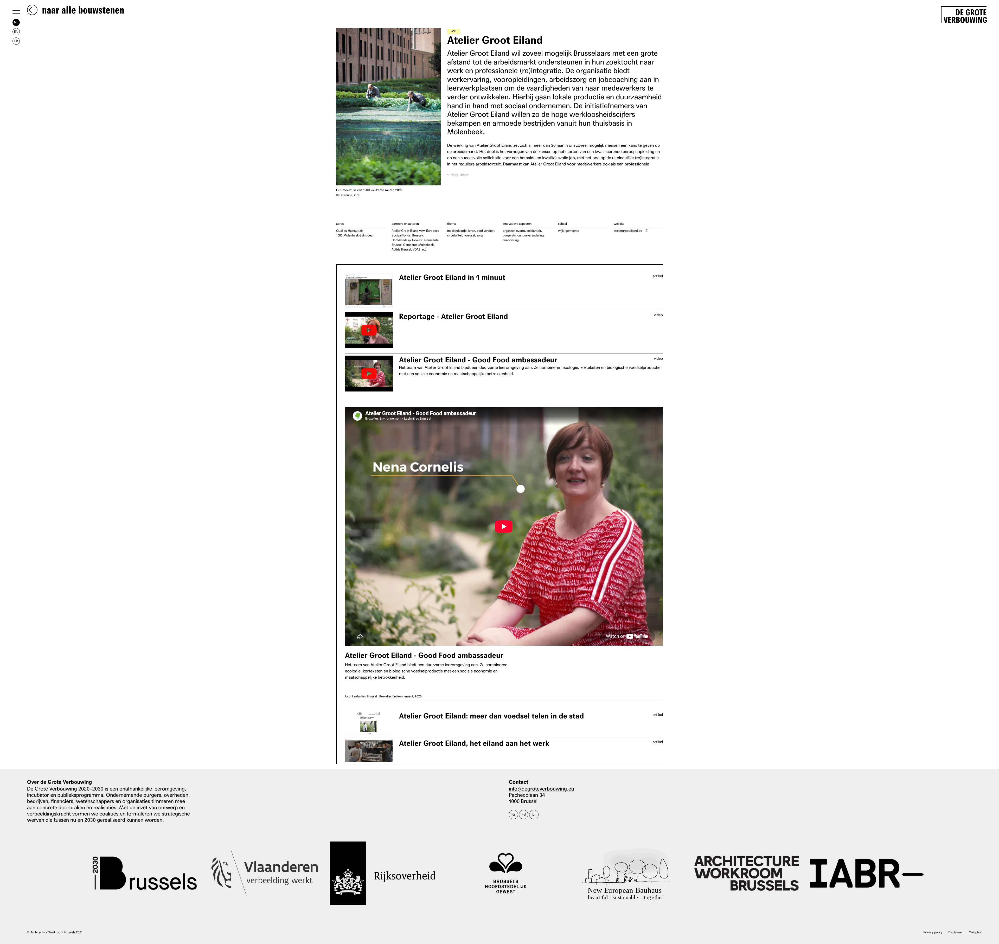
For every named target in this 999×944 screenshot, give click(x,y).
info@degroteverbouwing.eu (541, 788)
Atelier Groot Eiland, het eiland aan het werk (474, 743)
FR (16, 41)
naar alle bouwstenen (82, 10)
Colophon (975, 932)
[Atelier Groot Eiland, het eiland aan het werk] (369, 750)
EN (16, 31)
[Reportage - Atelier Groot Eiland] (369, 330)
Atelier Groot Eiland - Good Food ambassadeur (478, 360)
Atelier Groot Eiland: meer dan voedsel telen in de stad (491, 716)
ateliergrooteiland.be (628, 230)
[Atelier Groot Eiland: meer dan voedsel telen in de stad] (369, 723)
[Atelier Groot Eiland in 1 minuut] (369, 290)
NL (16, 22)
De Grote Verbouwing (965, 15)
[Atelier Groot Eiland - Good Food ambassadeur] (369, 373)
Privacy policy (933, 932)
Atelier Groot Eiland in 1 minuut (452, 277)
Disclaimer (956, 932)
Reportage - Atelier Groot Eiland (453, 316)
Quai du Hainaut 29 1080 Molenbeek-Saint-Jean (355, 232)
